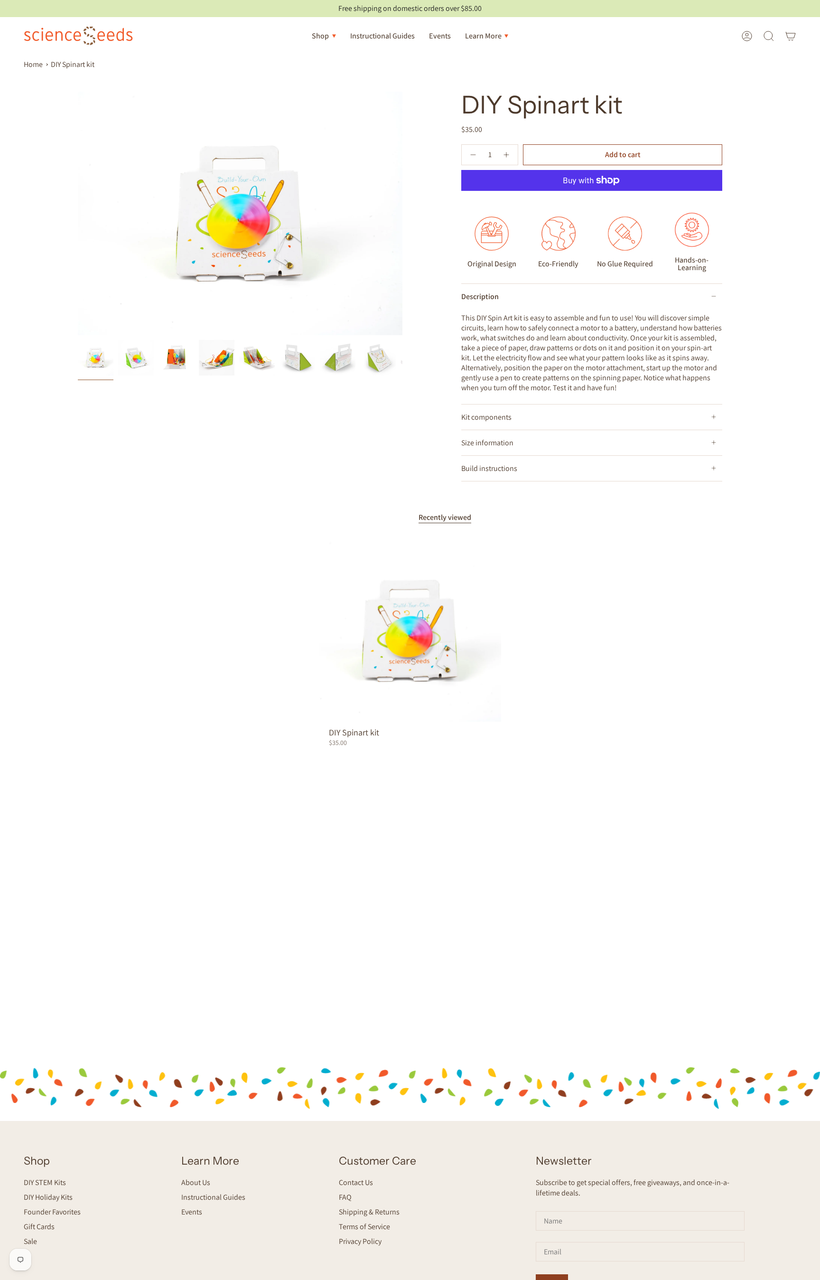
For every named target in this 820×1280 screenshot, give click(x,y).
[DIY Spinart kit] (410, 631)
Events (191, 1212)
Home (33, 64)
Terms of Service (364, 1227)
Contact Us (356, 1182)
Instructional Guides (213, 1197)
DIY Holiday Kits (48, 1197)
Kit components (486, 417)
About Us (195, 1182)
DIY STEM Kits (45, 1182)
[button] (324, 35)
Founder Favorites (52, 1212)
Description (480, 296)
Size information (487, 443)
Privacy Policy (360, 1241)
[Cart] (790, 35)
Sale (30, 1241)
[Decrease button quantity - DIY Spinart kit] (472, 154)
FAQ (345, 1197)
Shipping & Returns (369, 1212)
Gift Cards (39, 1227)
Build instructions (489, 468)
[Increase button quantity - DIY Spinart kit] (506, 154)
